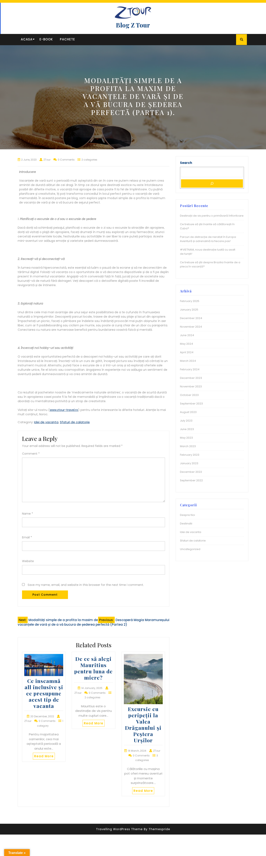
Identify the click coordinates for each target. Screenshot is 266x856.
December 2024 (191, 318)
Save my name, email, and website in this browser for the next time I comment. (86, 585)
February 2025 (189, 301)
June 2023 (187, 429)
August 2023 (188, 412)
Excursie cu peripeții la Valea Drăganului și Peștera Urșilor (143, 724)
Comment (31, 454)
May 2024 (186, 344)
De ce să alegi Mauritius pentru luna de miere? (93, 668)
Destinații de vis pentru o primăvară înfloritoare (212, 216)
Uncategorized (190, 549)
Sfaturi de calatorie (75, 422)
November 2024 (191, 327)
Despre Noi (187, 515)
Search (186, 163)
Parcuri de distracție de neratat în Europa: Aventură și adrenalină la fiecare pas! (208, 239)
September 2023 (191, 404)
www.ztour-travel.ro (64, 410)
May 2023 (186, 438)
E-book (46, 39)
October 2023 (189, 395)
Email (27, 537)
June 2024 (187, 335)
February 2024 (190, 369)
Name (27, 514)
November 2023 (191, 386)
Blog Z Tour (133, 25)
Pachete (67, 39)
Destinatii (186, 523)
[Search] (212, 183)
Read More (44, 756)
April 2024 (186, 352)
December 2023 (191, 378)
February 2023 (189, 455)
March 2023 (188, 446)
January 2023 (189, 463)
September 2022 (191, 480)
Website (28, 561)
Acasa (26, 39)
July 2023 (186, 421)
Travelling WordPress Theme (119, 829)
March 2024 (188, 361)
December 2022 (191, 472)
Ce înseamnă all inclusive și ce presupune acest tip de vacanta (44, 693)
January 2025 (189, 310)
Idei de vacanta (46, 422)
